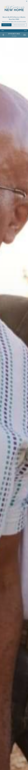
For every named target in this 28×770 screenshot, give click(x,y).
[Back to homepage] (14, 35)
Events (25, 30)
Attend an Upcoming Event (19, 24)
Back (3, 30)
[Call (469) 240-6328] (3, 34)
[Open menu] (24, 34)
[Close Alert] (26, 1)
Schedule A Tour (6, 24)
